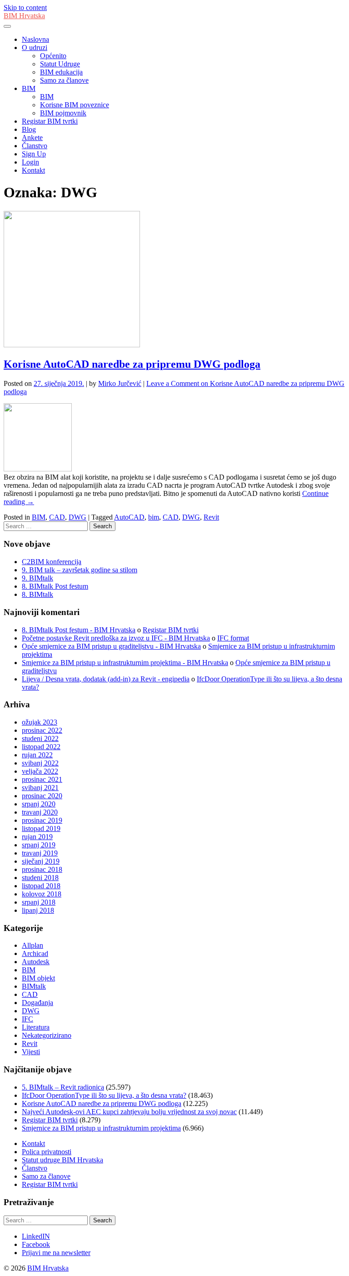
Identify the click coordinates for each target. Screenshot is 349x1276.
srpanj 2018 (38, 902)
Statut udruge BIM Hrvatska (62, 1160)
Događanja (37, 1002)
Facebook (36, 1244)
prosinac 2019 (42, 820)
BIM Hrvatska (24, 16)
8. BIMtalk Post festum (55, 586)
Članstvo (34, 146)
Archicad (35, 953)
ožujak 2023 (39, 722)
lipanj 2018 (38, 910)
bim (153, 517)
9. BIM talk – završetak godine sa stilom (79, 570)
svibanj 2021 (40, 787)
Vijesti (31, 1052)
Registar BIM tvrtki (50, 121)
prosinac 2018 (42, 869)
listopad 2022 (41, 747)
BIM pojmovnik (63, 113)
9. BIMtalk (37, 578)
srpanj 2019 (38, 845)
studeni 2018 (40, 877)
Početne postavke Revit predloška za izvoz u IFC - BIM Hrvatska (116, 638)
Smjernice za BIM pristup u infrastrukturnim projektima (101, 1128)
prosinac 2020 (42, 796)
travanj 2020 (40, 812)
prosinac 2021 (42, 779)
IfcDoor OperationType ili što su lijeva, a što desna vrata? (104, 1095)
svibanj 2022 (40, 763)
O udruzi (34, 47)
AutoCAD (129, 517)
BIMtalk (34, 986)
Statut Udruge (60, 64)
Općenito (53, 56)
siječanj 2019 (41, 861)
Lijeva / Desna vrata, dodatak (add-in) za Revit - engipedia (105, 679)
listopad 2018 (41, 886)
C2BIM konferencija (51, 561)
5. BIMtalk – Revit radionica (63, 1087)
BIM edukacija (61, 72)
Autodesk (36, 962)
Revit (211, 517)
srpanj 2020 (38, 804)
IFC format (233, 638)
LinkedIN (36, 1236)
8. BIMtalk (37, 594)
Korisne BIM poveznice (74, 105)
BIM (28, 88)
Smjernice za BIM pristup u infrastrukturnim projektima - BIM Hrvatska (125, 662)
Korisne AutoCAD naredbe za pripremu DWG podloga (132, 364)
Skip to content (25, 7)
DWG (77, 517)
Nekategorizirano (46, 1035)
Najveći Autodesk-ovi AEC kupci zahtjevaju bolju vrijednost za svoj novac (129, 1112)
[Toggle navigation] (7, 26)
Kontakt (33, 170)
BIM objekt (38, 978)
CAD (57, 517)
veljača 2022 (40, 771)
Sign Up (34, 154)
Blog (29, 129)
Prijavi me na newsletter (56, 1252)
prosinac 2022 (42, 730)
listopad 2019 (41, 828)
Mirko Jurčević (119, 383)
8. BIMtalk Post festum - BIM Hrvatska (78, 630)
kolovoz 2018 (41, 894)
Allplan (32, 945)
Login (30, 162)
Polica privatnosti (46, 1152)
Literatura (36, 1027)
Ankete (32, 137)
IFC (27, 1019)
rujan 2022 (37, 755)
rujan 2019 (37, 837)
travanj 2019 (40, 853)
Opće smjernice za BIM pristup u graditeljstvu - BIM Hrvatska (111, 646)
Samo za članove (64, 80)
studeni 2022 (40, 738)
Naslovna (35, 39)
